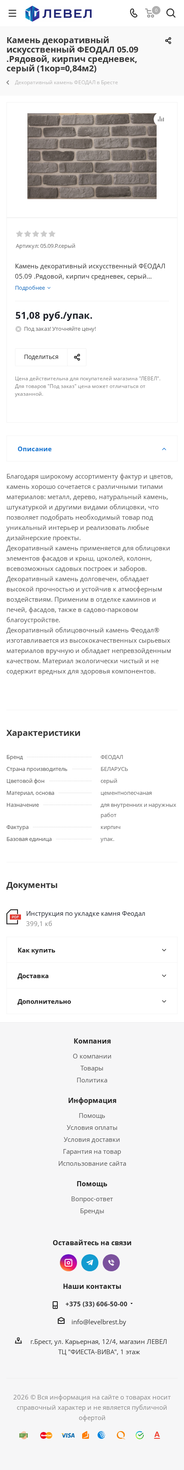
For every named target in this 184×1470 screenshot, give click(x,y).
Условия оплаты (92, 1127)
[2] (28, 234)
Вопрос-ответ (92, 1198)
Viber (111, 1262)
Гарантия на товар (92, 1151)
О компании (92, 1056)
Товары (92, 1068)
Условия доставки (92, 1139)
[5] (52, 234)
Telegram (89, 1262)
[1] (20, 234)
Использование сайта (92, 1163)
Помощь (92, 1115)
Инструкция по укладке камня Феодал (85, 913)
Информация (92, 1100)
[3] (36, 234)
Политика (92, 1080)
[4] (44, 234)
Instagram (68, 1262)
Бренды (92, 1210)
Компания (92, 1041)
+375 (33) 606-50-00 (96, 1303)
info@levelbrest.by (98, 1321)
